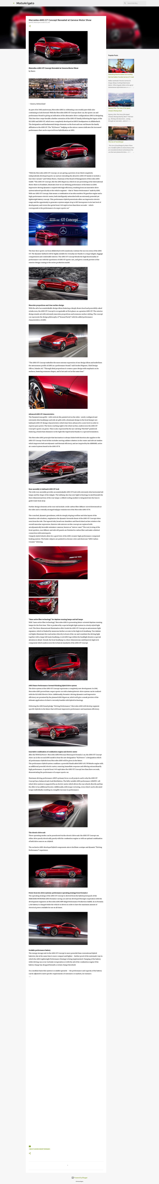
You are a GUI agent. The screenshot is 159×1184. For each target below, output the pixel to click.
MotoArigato (25, 3)
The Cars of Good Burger (115, 142)
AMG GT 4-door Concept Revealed (39, 1149)
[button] (30, 26)
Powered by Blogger (80, 1178)
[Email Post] (30, 1147)
